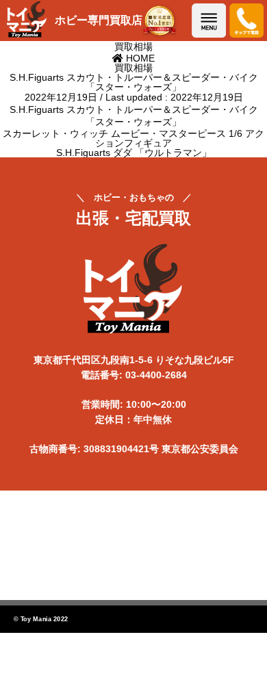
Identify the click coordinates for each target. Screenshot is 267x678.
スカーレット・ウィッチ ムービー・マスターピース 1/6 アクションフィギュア (133, 138)
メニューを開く (209, 20)
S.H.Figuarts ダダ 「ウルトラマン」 (134, 152)
